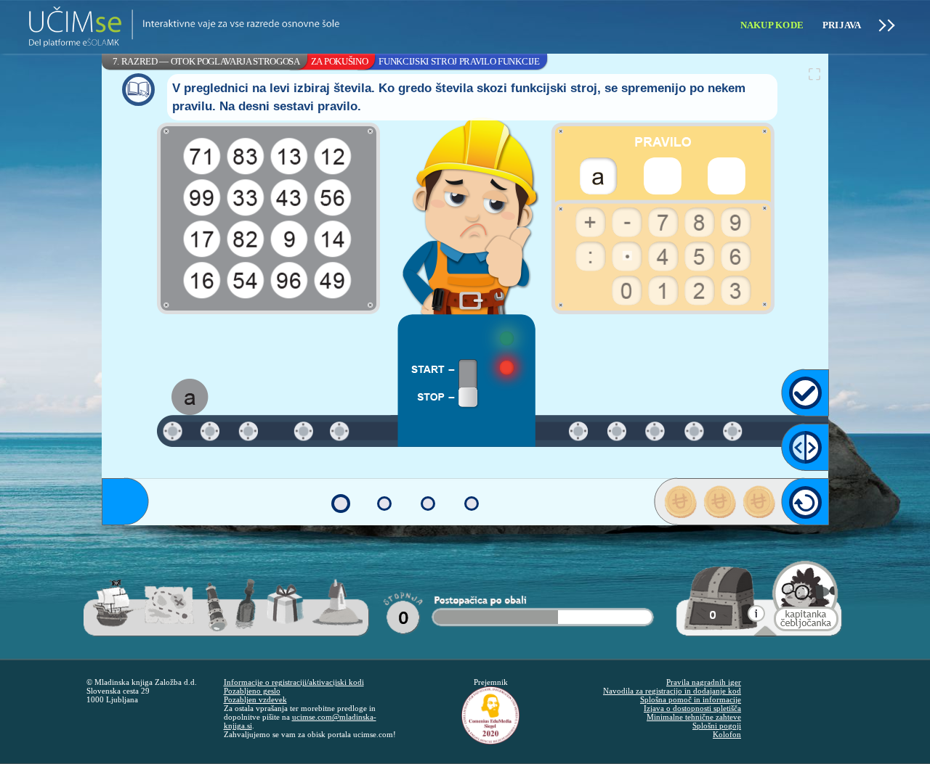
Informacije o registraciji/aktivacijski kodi (294, 682)
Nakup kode (772, 25)
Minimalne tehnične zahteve (694, 716)
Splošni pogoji (716, 725)
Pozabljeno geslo (252, 690)
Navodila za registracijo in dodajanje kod (672, 690)
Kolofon (727, 734)
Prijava (842, 25)
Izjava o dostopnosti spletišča (692, 708)
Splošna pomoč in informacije (690, 699)
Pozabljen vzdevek (255, 699)
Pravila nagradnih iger (703, 682)
